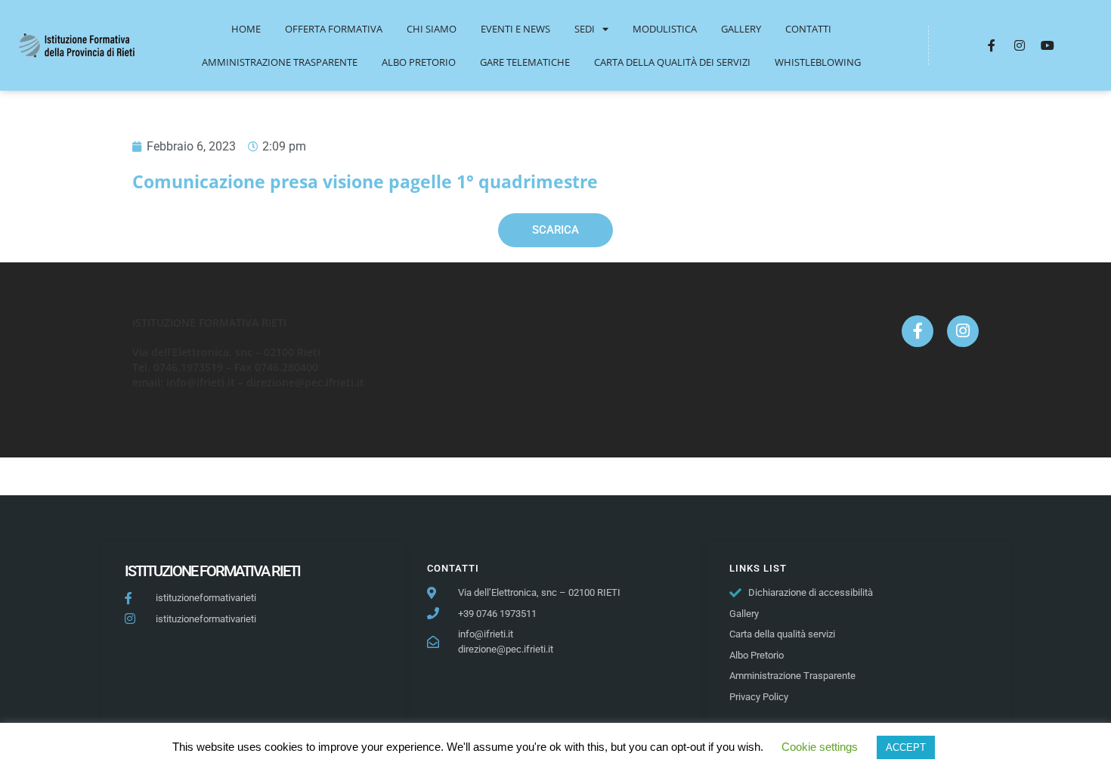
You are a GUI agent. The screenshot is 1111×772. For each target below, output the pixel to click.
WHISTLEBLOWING (818, 62)
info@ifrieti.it (200, 382)
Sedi (584, 29)
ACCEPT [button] (906, 747)
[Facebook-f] (991, 45)
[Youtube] (1047, 45)
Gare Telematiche (525, 62)
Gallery (741, 29)
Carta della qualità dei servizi (672, 62)
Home (246, 29)
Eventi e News (515, 29)
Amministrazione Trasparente (279, 62)
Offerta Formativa (333, 29)
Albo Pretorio (419, 62)
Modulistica (665, 29)
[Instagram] (1019, 45)
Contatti (808, 29)
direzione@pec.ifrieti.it (305, 382)
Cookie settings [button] (819, 746)
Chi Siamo (431, 29)
